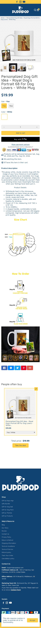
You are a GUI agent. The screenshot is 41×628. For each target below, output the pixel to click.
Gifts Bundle (6, 503)
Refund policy (6, 552)
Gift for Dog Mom (8, 510)
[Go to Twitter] (17, 368)
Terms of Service (7, 549)
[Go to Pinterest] (23, 368)
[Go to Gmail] (30, 368)
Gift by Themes (7, 513)
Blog (3, 525)
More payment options (21, 144)
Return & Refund (7, 540)
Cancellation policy (8, 558)
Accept (32, 620)
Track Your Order (7, 555)
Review (4, 531)
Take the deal (20, 445)
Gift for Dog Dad (7, 507)
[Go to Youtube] (24, 2)
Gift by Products (7, 516)
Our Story (5, 528)
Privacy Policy (6, 537)
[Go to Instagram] (20, 2)
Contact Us (5, 534)
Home (2, 18)
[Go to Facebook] (17, 2)
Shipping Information (9, 543)
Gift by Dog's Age (7, 500)
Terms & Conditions (8, 546)
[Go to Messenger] (11, 368)
